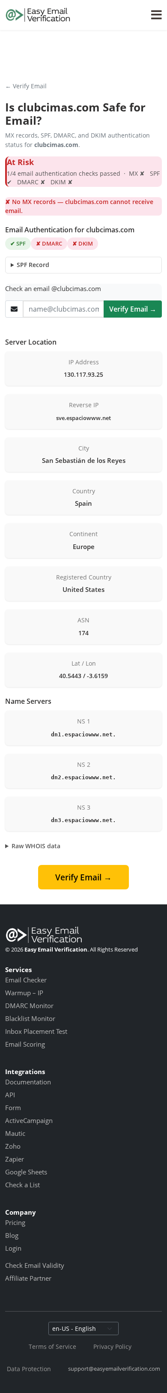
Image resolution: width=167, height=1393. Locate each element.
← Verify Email (26, 86)
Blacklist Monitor (30, 1018)
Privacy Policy (112, 1346)
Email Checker (26, 980)
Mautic (15, 1133)
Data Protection (29, 1369)
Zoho (13, 1146)
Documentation (28, 1082)
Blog (11, 1235)
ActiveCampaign (29, 1120)
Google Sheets (26, 1172)
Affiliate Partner (28, 1278)
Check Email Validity (34, 1265)
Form (13, 1107)
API (10, 1094)
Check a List (22, 1184)
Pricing (15, 1222)
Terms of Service (52, 1346)
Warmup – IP (24, 992)
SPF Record (33, 265)
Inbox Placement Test (36, 1031)
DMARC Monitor (29, 1005)
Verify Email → (132, 309)
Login (13, 1248)
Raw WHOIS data (36, 846)
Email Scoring (25, 1044)
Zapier (14, 1159)
